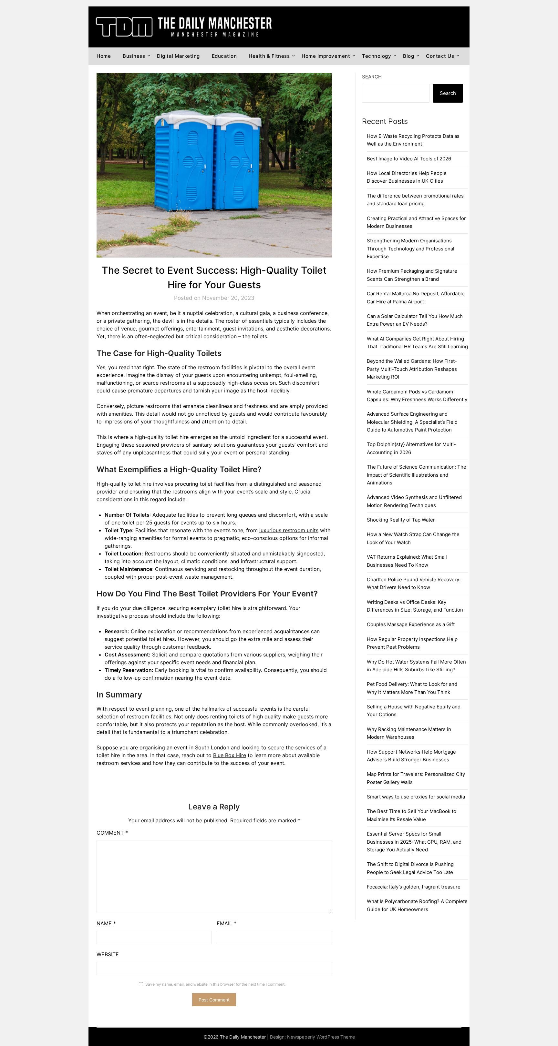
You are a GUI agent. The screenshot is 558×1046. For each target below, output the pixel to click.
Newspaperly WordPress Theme (321, 1037)
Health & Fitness (269, 56)
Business (134, 56)
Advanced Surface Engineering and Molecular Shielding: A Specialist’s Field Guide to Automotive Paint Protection (412, 422)
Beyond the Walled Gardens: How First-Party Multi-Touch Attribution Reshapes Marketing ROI (412, 369)
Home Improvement (326, 56)
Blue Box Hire (229, 755)
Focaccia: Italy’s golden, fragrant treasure (413, 887)
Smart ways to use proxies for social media (416, 797)
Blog (408, 56)
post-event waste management (194, 577)
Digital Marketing (178, 56)
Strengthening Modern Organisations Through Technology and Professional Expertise (410, 248)
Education (224, 56)
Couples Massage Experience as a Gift (411, 624)
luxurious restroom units (288, 530)
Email (226, 923)
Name (106, 923)
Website (108, 954)
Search (372, 77)
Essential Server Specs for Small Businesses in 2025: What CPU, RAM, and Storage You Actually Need (414, 842)
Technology (376, 56)
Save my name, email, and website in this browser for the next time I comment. (215, 984)
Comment (112, 832)
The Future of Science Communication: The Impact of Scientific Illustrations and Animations (416, 475)
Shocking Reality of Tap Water (401, 520)
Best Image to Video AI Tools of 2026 (409, 159)
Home (104, 56)
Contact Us (440, 56)
